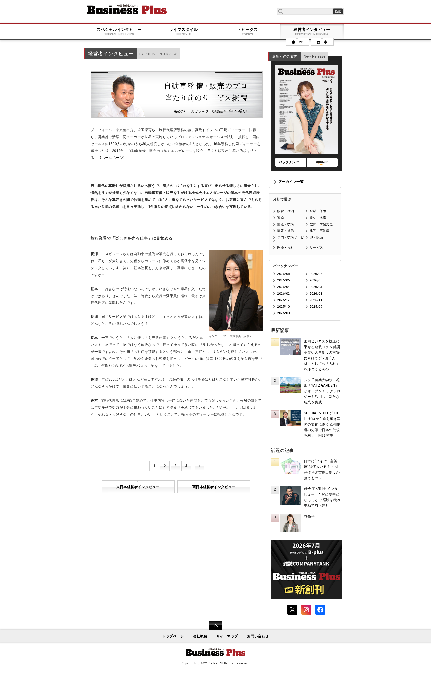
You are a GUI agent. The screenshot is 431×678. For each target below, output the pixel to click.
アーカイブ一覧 (291, 182)
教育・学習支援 (321, 224)
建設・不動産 (320, 231)
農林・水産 (318, 218)
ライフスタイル (183, 31)
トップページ (173, 636)
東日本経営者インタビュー (138, 487)
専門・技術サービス (288, 239)
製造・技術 (285, 224)
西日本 (322, 42)
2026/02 (283, 293)
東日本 (297, 42)
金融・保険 (318, 211)
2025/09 (316, 306)
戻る (212, 628)
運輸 (280, 218)
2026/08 (283, 274)
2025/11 (316, 300)
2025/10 (283, 306)
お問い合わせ (258, 636)
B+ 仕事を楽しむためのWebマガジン (127, 9)
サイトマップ (227, 636)
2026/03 (316, 287)
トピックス (247, 31)
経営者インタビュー (311, 31)
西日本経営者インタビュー (213, 487)
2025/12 (283, 300)
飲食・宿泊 (285, 211)
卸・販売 (316, 237)
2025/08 (283, 313)
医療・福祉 (285, 247)
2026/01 (316, 293)
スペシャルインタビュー (119, 31)
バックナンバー (290, 162)
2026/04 (283, 287)
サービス (316, 247)
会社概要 (200, 636)
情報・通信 (285, 231)
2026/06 (283, 280)
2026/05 (316, 280)
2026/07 (316, 274)
